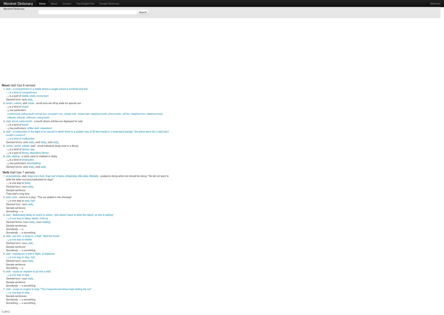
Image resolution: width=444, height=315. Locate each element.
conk (14, 197)
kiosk (31, 103)
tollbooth (11, 117)
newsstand (46, 128)
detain (35, 218)
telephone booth (99, 113)
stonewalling (34, 163)
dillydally (93, 176)
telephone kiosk (155, 113)
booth (9, 103)
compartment (29, 92)
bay (33, 149)
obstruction (28, 159)
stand (15, 121)
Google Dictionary (109, 3)
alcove (25, 149)
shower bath (84, 113)
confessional (13, 113)
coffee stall (33, 128)
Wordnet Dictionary (18, 3)
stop (27, 200)
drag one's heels (54, 176)
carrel (9, 145)
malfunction (28, 138)
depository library (39, 152)
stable (25, 95)
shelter (28, 239)
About (54, 3)
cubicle (17, 103)
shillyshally (70, 176)
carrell (17, 145)
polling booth (27, 113)
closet (25, 106)
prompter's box (55, 113)
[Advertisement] (86, 59)
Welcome (435, 3)
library (25, 152)
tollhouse (31, 117)
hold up (44, 218)
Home (42, 3)
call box (126, 113)
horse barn (43, 95)
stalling (15, 156)
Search (143, 12)
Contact (66, 3)
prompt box (41, 113)
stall (30, 99)
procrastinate (13, 176)
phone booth (114, 113)
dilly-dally (83, 176)
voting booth (43, 117)
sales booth (25, 121)
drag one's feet (36, 176)
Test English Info (85, 3)
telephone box (138, 113)
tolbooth (21, 117)
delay (28, 183)
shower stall (70, 113)
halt (33, 200)
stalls (32, 95)
